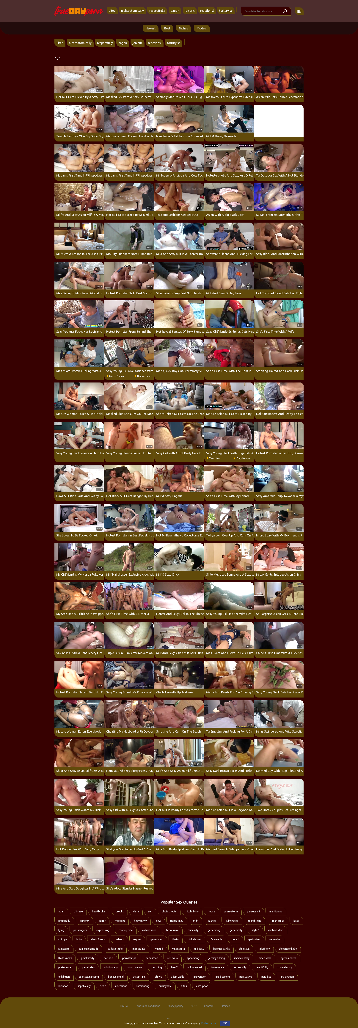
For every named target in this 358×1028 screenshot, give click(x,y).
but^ (79, 939)
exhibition (64, 976)
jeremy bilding (217, 958)
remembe (274, 939)
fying (61, 930)
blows (158, 976)
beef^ (174, 967)
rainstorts (64, 948)
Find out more (208, 1023)
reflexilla (172, 958)
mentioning (275, 911)
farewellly (216, 939)
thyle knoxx (65, 958)
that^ (175, 939)
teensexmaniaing (89, 976)
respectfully (157, 10)
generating (214, 930)
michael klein (275, 930)
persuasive (245, 976)
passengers (80, 930)
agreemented (288, 958)
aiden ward (265, 958)
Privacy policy (175, 1006)
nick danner (194, 939)
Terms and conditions (147, 1006)
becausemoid (116, 976)
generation (156, 939)
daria (136, 911)
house (211, 911)
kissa (296, 920)
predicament (223, 976)
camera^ (85, 920)
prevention (200, 976)
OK (225, 1023)
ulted (112, 10)
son (150, 911)
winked (159, 948)
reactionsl (207, 10)
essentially (240, 967)
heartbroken (99, 911)
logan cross (277, 920)
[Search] (285, 11)
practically (64, 920)
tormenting (142, 986)
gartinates (254, 939)
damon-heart (144, 376)
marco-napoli (116, 376)
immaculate (217, 967)
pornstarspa (129, 958)
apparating (193, 958)
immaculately (241, 958)
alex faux (244, 948)
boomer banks (221, 948)
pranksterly (87, 958)
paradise (266, 976)
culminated (231, 920)
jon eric (190, 10)
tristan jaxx (139, 976)
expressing (102, 930)
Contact (208, 1006)
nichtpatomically (132, 10)
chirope (62, 939)
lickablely (264, 948)
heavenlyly (140, 920)
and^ (195, 920)
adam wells (177, 976)
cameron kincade (88, 948)
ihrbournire (172, 930)
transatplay (176, 920)
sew (158, 920)
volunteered (194, 967)
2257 (194, 1006)
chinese (78, 911)
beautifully (262, 967)
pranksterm (231, 911)
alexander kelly (288, 948)
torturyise (226, 10)
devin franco (98, 939)
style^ (255, 930)
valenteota (178, 948)
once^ (235, 939)
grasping (157, 967)
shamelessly (284, 967)
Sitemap (225, 1006)
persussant (253, 911)
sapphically (84, 986)
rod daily (199, 948)
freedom (120, 920)
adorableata (254, 920)
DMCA (124, 1006)
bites (184, 986)
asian (61, 911)
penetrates (88, 967)
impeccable (138, 948)
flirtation (63, 986)
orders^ (119, 939)
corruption (202, 986)
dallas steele (115, 948)
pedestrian (152, 958)
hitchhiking (192, 911)
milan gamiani (134, 967)
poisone (108, 958)
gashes (212, 920)
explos (137, 939)
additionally (111, 967)
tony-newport (244, 458)
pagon (175, 10)
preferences (65, 967)
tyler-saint (215, 458)
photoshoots (169, 911)
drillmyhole (165, 986)
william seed (149, 930)
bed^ (103, 986)
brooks (120, 911)
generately (236, 930)
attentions (121, 986)
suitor (102, 920)
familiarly (193, 930)
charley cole (126, 930)
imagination (287, 976)
